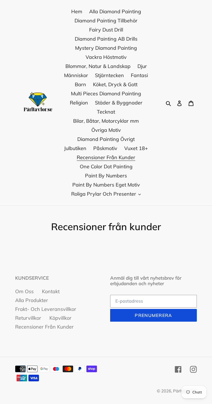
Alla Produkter (31, 300)
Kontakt (51, 291)
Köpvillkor (60, 318)
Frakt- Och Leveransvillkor (45, 309)
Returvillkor (28, 318)
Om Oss (24, 291)
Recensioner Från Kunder (44, 327)
